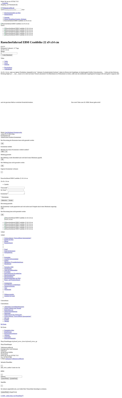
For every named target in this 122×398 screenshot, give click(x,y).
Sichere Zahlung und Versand (12, 308)
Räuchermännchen (9, 275)
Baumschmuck (8, 14)
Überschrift (4, 188)
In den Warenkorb (6, 55)
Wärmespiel (7, 289)
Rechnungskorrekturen (10, 333)
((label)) (3, 376)
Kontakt (6, 319)
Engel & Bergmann (9, 251)
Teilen (6, 61)
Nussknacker (8, 268)
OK (2, 143)
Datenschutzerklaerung (10, 311)
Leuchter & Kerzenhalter (11, 259)
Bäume (6, 241)
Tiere (5, 288)
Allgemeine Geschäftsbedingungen (14, 306)
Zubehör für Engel (9, 296)
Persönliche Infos (9, 330)
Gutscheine (7, 336)
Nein (2, 151)
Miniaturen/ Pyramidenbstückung (13, 262)
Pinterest (6, 64)
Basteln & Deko (8, 239)
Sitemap (6, 321)
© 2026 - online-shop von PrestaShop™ (12, 395)
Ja (6, 151)
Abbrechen (4, 200)
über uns (6, 318)
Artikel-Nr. (4, 134)
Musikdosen (7, 264)
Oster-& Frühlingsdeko (10, 270)
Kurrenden (7, 257)
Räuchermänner (8, 276)
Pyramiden (7, 272)
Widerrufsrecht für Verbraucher (13, 314)
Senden (11, 200)
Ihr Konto (3, 324)
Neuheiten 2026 (8, 267)
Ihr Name (4, 190)
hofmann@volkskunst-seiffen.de (14, 358)
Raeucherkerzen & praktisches (12, 273)
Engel (6, 249)
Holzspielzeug (8, 252)
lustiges (6, 260)
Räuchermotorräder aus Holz (12, 13)
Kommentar (4, 194)
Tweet (6, 63)
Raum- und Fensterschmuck (12, 280)
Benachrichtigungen (10, 338)
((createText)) (13, 378)
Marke (2, 132)
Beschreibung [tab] (8, 67)
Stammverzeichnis (9, 286)
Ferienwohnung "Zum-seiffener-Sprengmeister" (17, 238)
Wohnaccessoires (9, 294)
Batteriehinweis (8, 310)
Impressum (7, 313)
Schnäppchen (8, 283)
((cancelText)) (4, 378)
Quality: (6, 184)
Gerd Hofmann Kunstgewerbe (13, 132)
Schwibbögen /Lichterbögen (12, 284)
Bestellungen (8, 332)
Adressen (7, 335)
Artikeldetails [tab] (8, 69)
